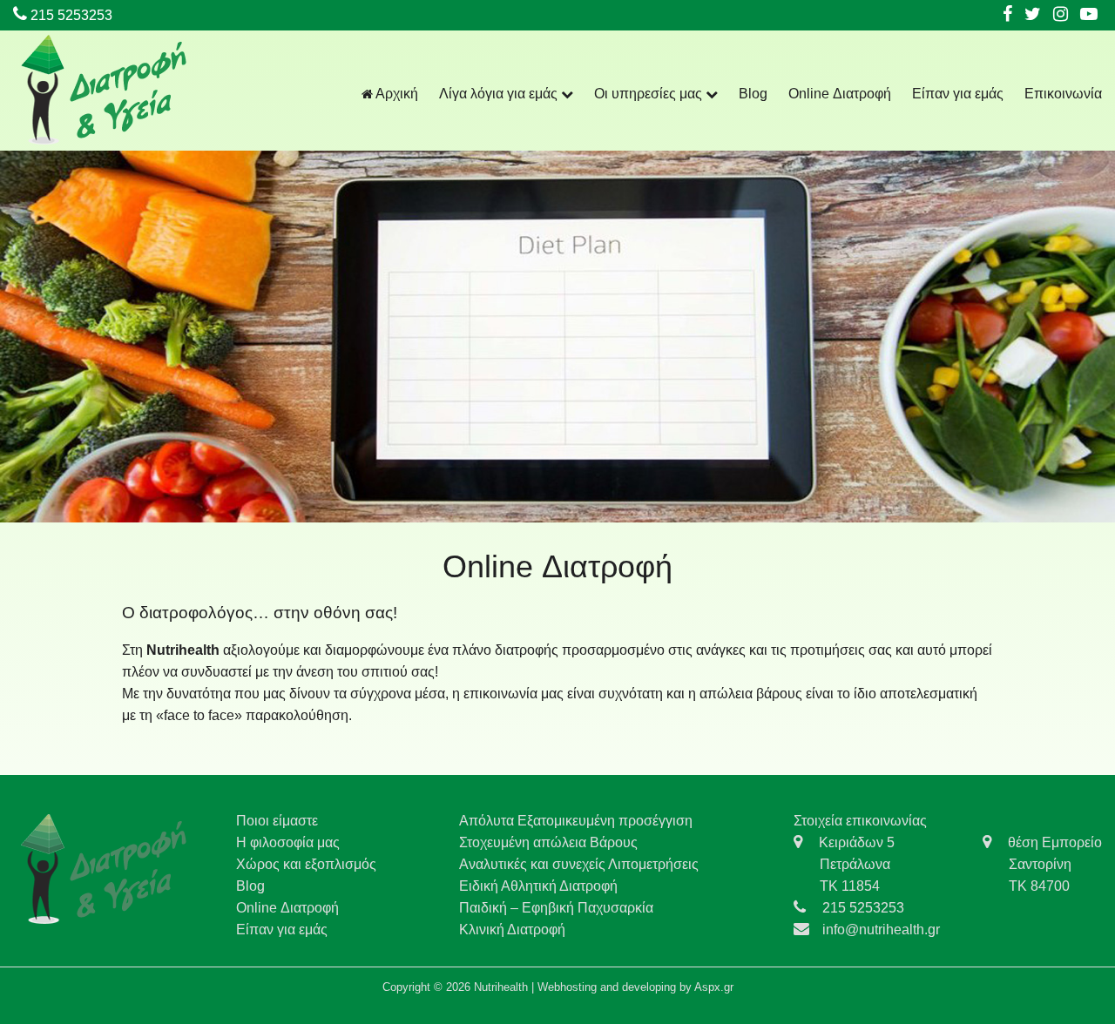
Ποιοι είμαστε (277, 820)
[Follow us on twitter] (1032, 15)
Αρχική (395, 93)
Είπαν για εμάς (958, 93)
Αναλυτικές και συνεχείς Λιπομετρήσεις (579, 864)
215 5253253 (69, 15)
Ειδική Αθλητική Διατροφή (538, 886)
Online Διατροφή (839, 93)
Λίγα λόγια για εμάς (500, 93)
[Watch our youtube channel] (1089, 15)
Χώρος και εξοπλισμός (306, 864)
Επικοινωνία (1063, 93)
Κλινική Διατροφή (512, 929)
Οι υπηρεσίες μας (650, 93)
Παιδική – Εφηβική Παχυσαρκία (556, 907)
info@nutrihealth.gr (881, 929)
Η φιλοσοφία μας (288, 842)
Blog (753, 93)
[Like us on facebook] (1007, 15)
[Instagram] (1060, 15)
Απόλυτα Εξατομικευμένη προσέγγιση (576, 820)
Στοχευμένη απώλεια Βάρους (548, 842)
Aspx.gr (713, 987)
